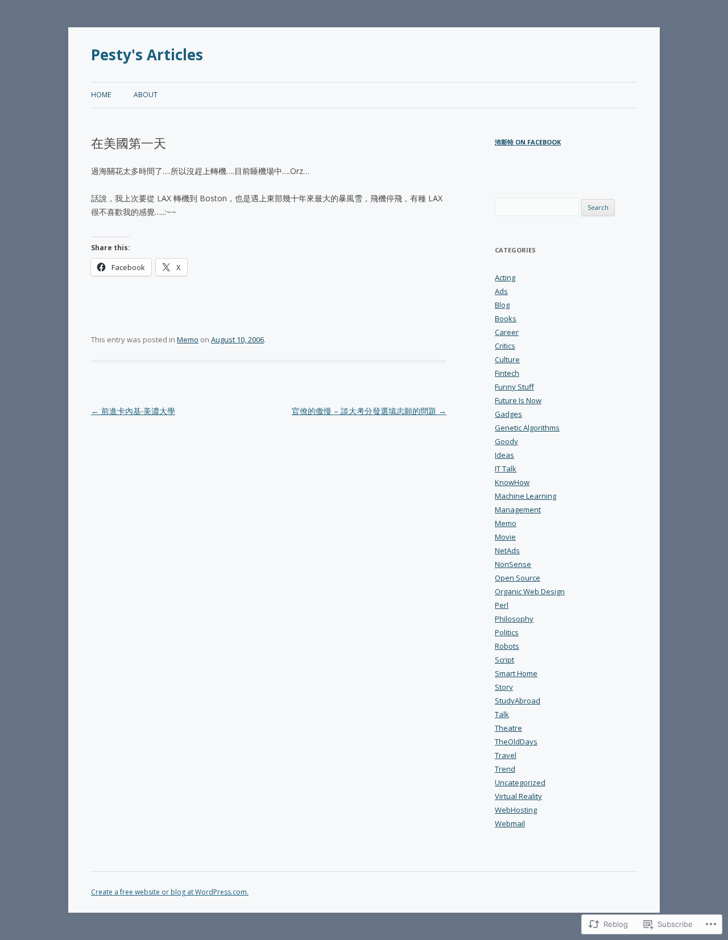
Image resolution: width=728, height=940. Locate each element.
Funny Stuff (514, 387)
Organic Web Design (530, 591)
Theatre (508, 728)
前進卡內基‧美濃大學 (133, 410)
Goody (506, 441)
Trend (505, 769)
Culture (507, 359)
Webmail (510, 823)
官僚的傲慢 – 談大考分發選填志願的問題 (369, 410)
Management (518, 509)
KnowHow (512, 482)
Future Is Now (518, 400)
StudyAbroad (517, 700)
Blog (502, 305)
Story (504, 687)
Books (505, 318)
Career (507, 332)
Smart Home (516, 673)
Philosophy (514, 619)
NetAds (507, 550)
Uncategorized (520, 782)
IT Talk (505, 468)
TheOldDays (516, 741)
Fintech (507, 373)
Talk (502, 714)
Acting (505, 277)
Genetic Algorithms (527, 428)
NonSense (513, 564)
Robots (507, 646)
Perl (501, 605)
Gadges (508, 414)
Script (504, 660)
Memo (187, 339)
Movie (505, 537)
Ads (501, 291)
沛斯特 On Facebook (528, 142)
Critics (505, 346)
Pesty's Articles (147, 54)
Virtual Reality (518, 796)
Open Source (517, 578)
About (146, 95)
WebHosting (516, 810)
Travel (505, 755)
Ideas (504, 455)
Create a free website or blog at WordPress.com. (170, 892)
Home (101, 95)
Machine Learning (525, 496)
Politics (507, 632)
